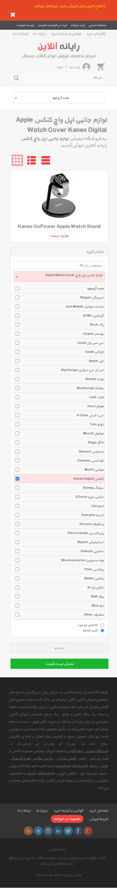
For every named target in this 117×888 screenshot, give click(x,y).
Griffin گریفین (93, 315)
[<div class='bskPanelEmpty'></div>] (100, 66)
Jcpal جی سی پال (91, 342)
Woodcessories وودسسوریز (82, 560)
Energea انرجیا (93, 515)
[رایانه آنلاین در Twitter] (68, 830)
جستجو (59, 648)
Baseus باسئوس (91, 451)
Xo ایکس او (95, 587)
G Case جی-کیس (90, 415)
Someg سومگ (93, 487)
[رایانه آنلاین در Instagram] (48, 830)
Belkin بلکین (94, 578)
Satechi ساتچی (92, 551)
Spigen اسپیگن (92, 297)
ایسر (102, 773)
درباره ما (39, 33)
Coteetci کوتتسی (90, 460)
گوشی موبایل (66, 758)
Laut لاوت (96, 397)
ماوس (103, 766)
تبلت (82, 758)
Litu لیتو (97, 506)
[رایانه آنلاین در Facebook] (78, 830)
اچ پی (61, 773)
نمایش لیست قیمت (59, 664)
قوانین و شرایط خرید (66, 33)
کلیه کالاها (90, 630)
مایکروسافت (46, 773)
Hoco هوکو (95, 406)
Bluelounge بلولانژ (90, 388)
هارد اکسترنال (20, 758)
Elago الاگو (96, 442)
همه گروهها (95, 288)
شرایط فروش (98, 819)
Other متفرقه (94, 614)
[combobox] (58, 97)
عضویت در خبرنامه (67, 819)
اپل (82, 773)
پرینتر (93, 766)
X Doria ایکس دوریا (90, 497)
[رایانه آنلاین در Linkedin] (58, 830)
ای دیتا (92, 773)
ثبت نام (74, 67)
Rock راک (97, 324)
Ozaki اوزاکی (94, 352)
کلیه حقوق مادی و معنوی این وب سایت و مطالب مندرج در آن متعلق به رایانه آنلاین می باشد (56, 860)
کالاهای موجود (87, 625)
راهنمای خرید (96, 33)
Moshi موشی (94, 469)
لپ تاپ (94, 758)
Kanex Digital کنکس (89, 478)
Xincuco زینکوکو (91, 524)
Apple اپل (96, 361)
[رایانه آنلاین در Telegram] (38, 830)
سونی (13, 766)
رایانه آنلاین (56, 849)
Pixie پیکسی (94, 569)
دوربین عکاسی (42, 758)
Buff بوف (97, 596)
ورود (59, 66)
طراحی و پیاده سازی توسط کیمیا (58, 875)
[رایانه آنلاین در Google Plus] (88, 830)
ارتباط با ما (20, 33)
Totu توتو (97, 424)
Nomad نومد (94, 379)
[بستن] (13, 15)
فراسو (31, 773)
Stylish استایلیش (90, 542)
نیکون (71, 773)
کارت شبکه (79, 766)
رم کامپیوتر (62, 766)
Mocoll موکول (93, 433)
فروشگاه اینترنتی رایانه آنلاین (87, 751)
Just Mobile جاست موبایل (85, 306)
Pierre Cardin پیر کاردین (86, 533)
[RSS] (28, 830)
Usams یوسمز (93, 333)
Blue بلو (98, 605)
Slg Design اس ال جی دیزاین (82, 370)
